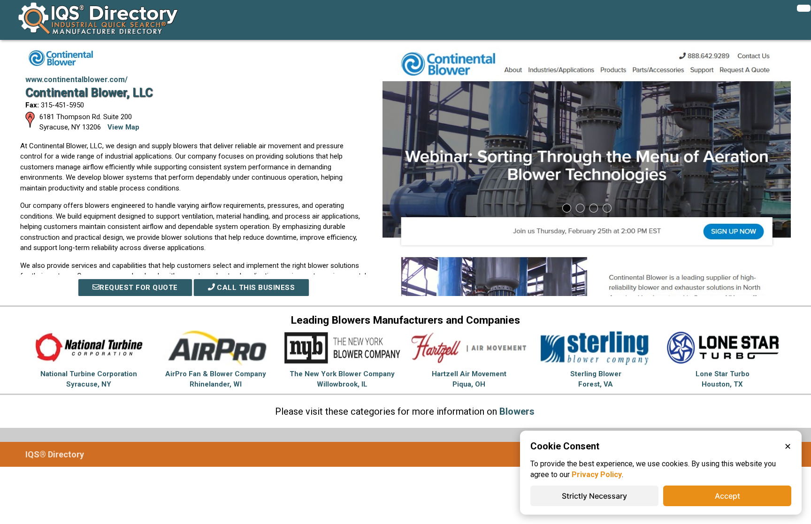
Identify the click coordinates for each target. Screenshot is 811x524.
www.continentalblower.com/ (76, 79)
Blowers (517, 411)
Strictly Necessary (594, 496)
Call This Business (255, 287)
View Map (123, 127)
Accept (727, 496)
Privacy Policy (597, 474)
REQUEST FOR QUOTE (138, 287)
